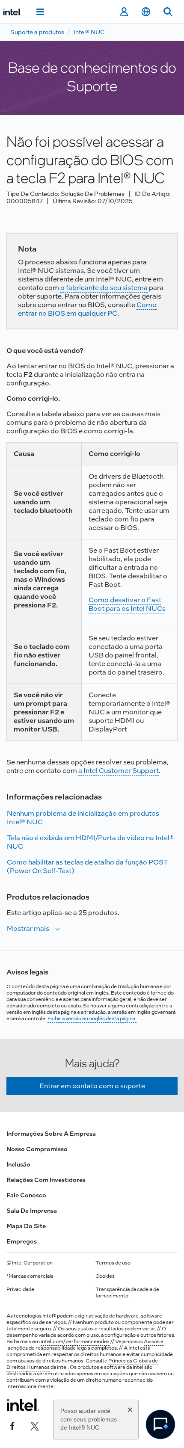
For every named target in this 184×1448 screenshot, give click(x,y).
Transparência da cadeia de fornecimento (127, 1292)
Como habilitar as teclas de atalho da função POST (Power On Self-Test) (87, 866)
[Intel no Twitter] (35, 1425)
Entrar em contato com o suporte (92, 1085)
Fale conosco (26, 1195)
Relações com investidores (46, 1180)
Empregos (21, 1241)
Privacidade (20, 1289)
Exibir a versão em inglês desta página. (92, 1018)
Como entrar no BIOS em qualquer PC (87, 309)
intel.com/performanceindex (75, 1341)
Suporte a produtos (37, 32)
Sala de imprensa (31, 1210)
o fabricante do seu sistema (104, 287)
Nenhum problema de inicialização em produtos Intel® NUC (83, 817)
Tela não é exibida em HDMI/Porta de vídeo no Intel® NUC (90, 842)
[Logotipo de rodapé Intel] (22, 1404)
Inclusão (18, 1164)
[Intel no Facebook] (12, 1425)
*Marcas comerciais (29, 1276)
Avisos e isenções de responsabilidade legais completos (84, 1344)
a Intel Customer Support (118, 770)
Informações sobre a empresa (51, 1133)
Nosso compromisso (37, 1149)
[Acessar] (124, 12)
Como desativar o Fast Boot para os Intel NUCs (127, 604)
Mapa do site (26, 1226)
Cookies (105, 1276)
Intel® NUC (89, 32)
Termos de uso (113, 1262)
